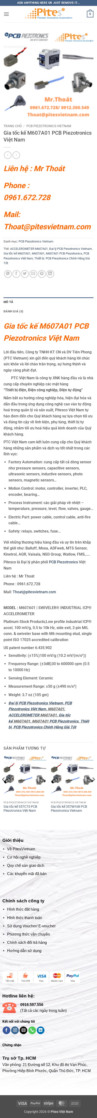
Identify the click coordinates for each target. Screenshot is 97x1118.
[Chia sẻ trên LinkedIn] (50, 274)
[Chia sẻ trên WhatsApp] (8, 274)
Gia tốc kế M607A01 (17, 253)
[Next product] (7, 155)
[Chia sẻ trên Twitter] (25, 274)
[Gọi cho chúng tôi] (32, 1071)
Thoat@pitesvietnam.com (47, 226)
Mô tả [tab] (8, 302)
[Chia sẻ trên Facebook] (16, 274)
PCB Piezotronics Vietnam (48, 126)
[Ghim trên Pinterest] (42, 274)
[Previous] (4, 829)
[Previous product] (16, 155)
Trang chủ (13, 126)
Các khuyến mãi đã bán (27, 915)
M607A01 (38, 253)
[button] (6, 14)
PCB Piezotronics (64, 562)
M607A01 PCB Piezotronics (64, 253)
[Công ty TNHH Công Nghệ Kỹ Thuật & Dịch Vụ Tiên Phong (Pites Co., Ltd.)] (48, 14)
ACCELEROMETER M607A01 (29, 248)
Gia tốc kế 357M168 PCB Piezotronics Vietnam (69, 850)
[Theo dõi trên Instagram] (15, 1071)
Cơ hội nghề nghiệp (23, 898)
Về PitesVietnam (21, 890)
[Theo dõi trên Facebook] (6, 1071)
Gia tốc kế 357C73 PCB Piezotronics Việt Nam (20, 850)
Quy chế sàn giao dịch (25, 906)
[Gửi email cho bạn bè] (33, 274)
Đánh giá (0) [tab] (13, 311)
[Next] (93, 829)
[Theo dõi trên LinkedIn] (40, 1071)
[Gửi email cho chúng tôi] (23, 1071)
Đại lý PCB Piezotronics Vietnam (70, 248)
